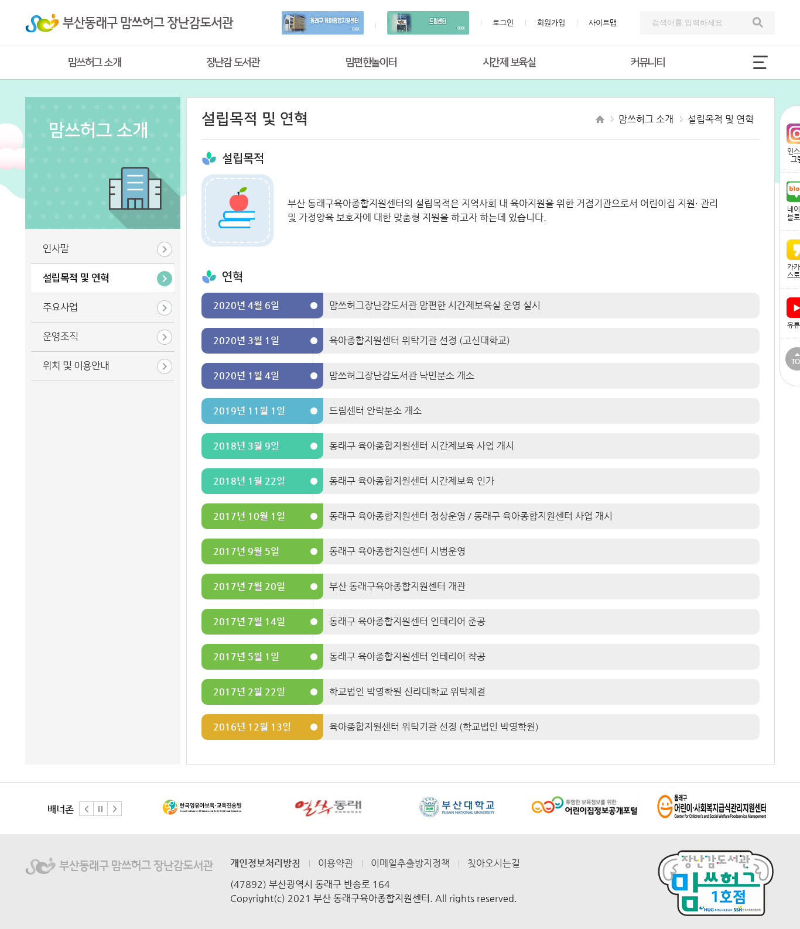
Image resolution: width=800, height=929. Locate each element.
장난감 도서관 (232, 62)
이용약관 (335, 863)
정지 (100, 808)
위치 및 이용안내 (76, 366)
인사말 (56, 249)
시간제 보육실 (509, 62)
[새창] (202, 807)
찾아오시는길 (493, 863)
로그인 (503, 22)
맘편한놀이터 (371, 62)
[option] (201, 808)
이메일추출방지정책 (410, 863)
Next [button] (114, 808)
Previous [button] (86, 808)
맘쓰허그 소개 (94, 62)
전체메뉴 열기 (760, 62)
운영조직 (60, 336)
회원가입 (551, 22)
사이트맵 (603, 22)
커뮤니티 (647, 62)
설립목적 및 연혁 (76, 278)
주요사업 (60, 307)
